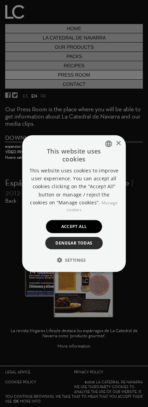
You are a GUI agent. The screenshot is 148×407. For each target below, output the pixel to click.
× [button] (118, 143)
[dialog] (74, 203)
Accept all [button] (74, 226)
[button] (74, 260)
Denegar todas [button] (73, 243)
